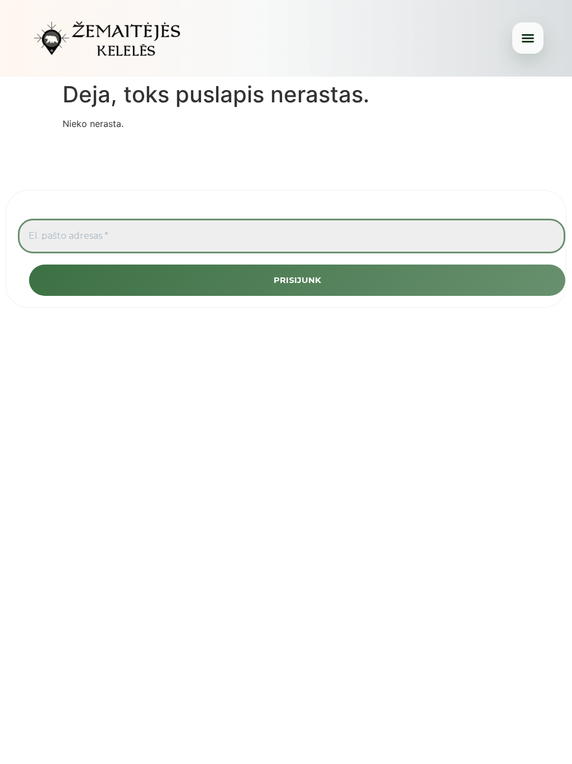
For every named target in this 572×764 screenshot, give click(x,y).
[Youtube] (286, 154)
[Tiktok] (307, 154)
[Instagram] (265, 154)
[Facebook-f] (244, 154)
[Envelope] (328, 154)
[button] (528, 38)
